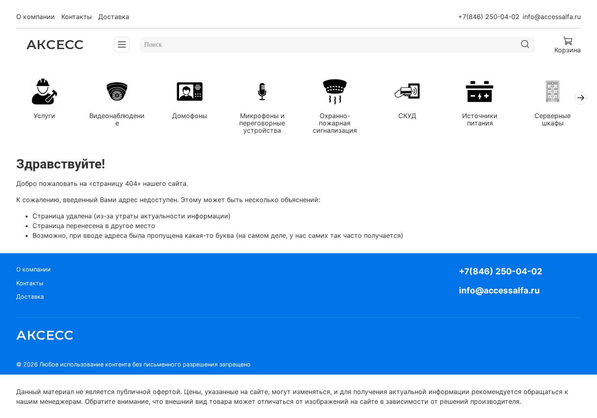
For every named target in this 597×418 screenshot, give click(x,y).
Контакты (76, 17)
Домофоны (189, 116)
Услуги (44, 116)
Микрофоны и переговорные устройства (262, 123)
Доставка (113, 17)
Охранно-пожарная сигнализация (335, 123)
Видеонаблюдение (117, 119)
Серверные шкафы (552, 119)
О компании (35, 17)
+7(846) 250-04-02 (488, 17)
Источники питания (480, 119)
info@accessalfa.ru (552, 17)
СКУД (407, 116)
